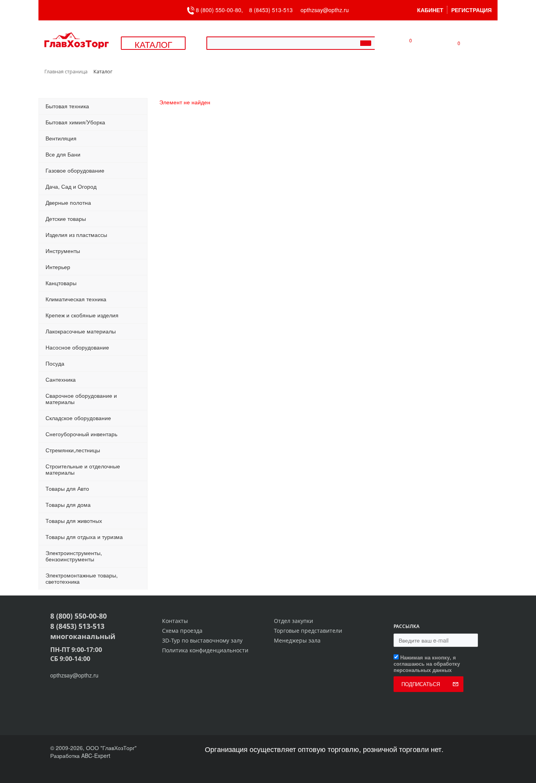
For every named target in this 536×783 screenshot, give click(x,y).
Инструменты (63, 251)
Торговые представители (308, 630)
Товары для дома (68, 504)
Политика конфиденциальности (205, 650)
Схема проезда (182, 630)
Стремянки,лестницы (73, 450)
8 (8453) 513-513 (271, 10)
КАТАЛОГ (153, 44)
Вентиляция (61, 138)
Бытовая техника (67, 106)
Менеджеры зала (297, 640)
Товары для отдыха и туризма (84, 537)
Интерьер (58, 267)
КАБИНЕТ (430, 10)
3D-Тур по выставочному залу (202, 640)
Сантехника (61, 379)
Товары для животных (74, 520)
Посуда (55, 363)
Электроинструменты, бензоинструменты (74, 556)
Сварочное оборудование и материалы (81, 399)
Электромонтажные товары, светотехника (82, 578)
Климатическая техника (76, 299)
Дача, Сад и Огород (71, 186)
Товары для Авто (67, 488)
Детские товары (66, 218)
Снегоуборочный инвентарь (81, 434)
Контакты (175, 621)
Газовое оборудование (75, 170)
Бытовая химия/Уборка (75, 122)
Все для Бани (63, 154)
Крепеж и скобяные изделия (82, 315)
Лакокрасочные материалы (81, 331)
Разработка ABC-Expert (80, 755)
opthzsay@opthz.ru (325, 10)
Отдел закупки (293, 621)
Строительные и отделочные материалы (83, 469)
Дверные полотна (68, 202)
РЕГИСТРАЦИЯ (471, 10)
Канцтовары (61, 283)
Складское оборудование (78, 418)
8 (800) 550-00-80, (222, 10)
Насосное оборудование (77, 347)
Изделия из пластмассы (76, 235)
